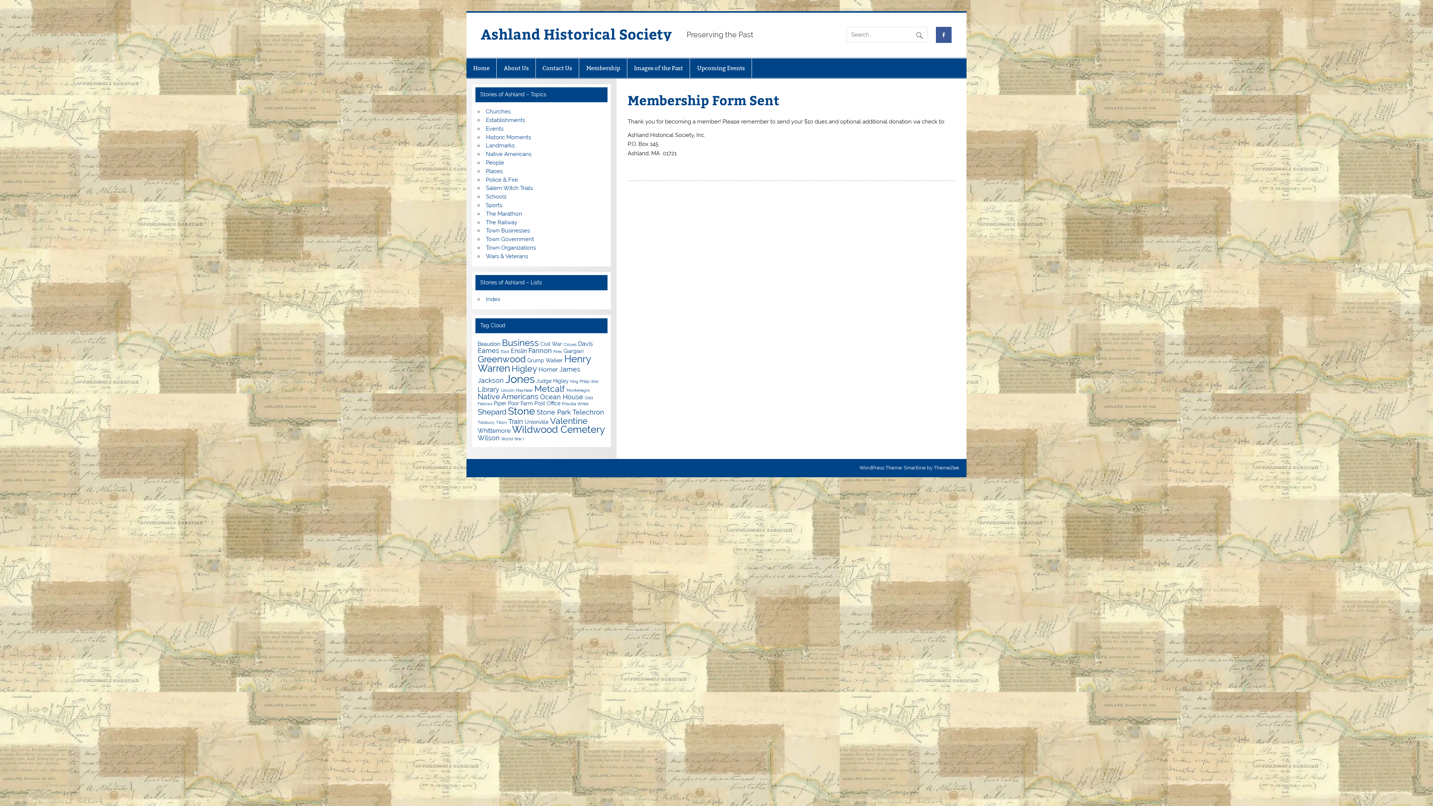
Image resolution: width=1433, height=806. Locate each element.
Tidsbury (486, 422)
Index (493, 299)
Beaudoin (489, 344)
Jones (520, 378)
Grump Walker (545, 360)
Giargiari (573, 351)
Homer (548, 369)
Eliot (505, 351)
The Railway (501, 222)
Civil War (551, 344)
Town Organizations (511, 247)
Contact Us (557, 68)
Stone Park (554, 412)
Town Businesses (508, 230)
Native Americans (508, 154)
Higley (524, 368)
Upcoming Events (721, 68)
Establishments (505, 120)
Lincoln (507, 390)
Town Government (510, 239)
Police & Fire (502, 179)
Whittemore (494, 430)
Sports (494, 205)
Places (494, 171)
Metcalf (549, 389)
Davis (585, 343)
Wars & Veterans (507, 256)
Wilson (489, 438)
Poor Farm (520, 403)
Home (481, 68)
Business (520, 342)
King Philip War (584, 381)
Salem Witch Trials (509, 188)
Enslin (519, 350)
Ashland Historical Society (576, 33)
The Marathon (504, 213)
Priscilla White (575, 404)
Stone (521, 411)
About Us (516, 68)
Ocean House (561, 397)
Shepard (492, 411)
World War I (512, 439)
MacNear (524, 390)
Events (494, 128)
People (495, 162)
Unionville (537, 422)
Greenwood (502, 359)
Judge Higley (552, 381)
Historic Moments (508, 137)
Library (488, 389)
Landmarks (500, 145)
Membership (603, 68)
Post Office (547, 403)
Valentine (569, 421)
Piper (500, 403)
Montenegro (578, 390)
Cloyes (570, 344)
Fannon (540, 350)
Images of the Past (658, 68)
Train (515, 421)
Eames (488, 350)
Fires (557, 351)
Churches (498, 111)
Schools (496, 196)
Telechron (588, 412)
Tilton (501, 422)
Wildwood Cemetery (558, 429)
